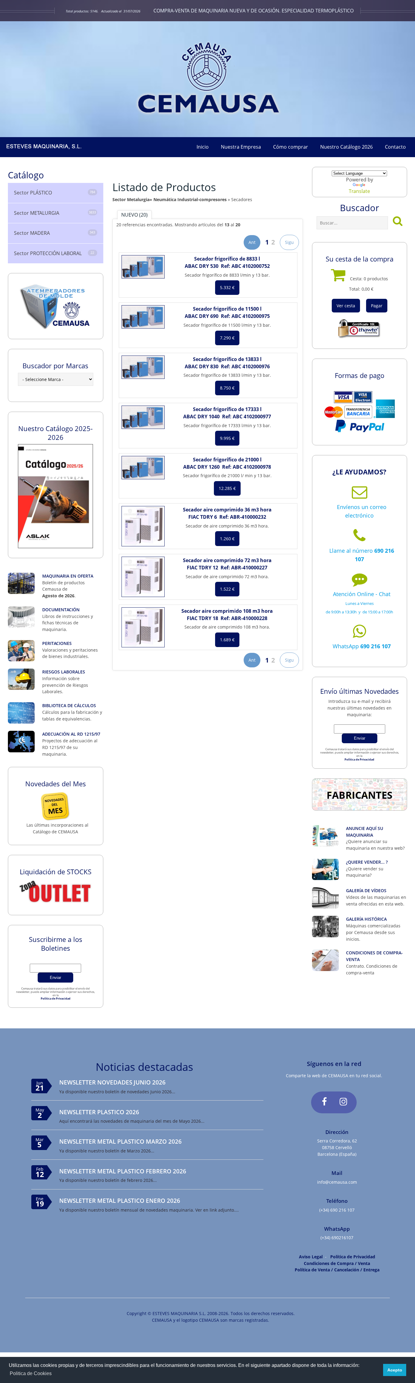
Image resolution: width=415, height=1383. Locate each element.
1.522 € (227, 589)
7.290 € (227, 338)
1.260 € (227, 538)
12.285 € (227, 488)
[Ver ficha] (143, 266)
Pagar (376, 306)
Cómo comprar (290, 146)
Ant (252, 242)
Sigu (289, 242)
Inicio (203, 146)
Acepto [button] (394, 1370)
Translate (359, 191)
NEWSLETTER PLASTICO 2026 (99, 1112)
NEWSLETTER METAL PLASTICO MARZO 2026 (120, 1141)
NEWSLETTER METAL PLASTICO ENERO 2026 (119, 1200)
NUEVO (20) (134, 214)
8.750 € (227, 388)
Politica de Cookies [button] (31, 1373)
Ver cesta (346, 306)
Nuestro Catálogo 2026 (346, 146)
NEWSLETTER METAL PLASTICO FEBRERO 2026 (122, 1171)
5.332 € (227, 287)
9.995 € (227, 438)
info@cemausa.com (337, 1182)
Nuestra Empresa (241, 146)
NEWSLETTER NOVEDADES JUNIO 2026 (112, 1082)
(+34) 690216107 (337, 1237)
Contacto (395, 146)
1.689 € (227, 640)
